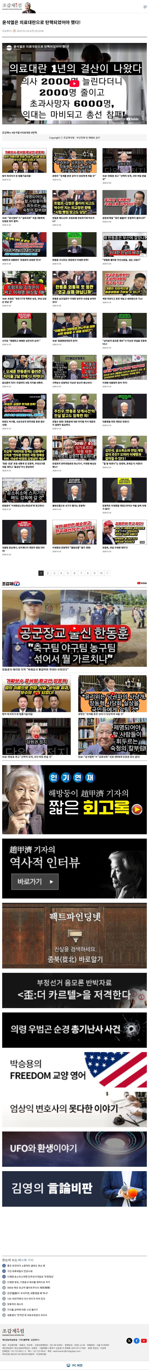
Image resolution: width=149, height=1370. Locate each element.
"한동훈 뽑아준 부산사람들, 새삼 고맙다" (121, 259)
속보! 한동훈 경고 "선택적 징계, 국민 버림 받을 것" (124, 177)
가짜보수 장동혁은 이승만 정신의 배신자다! (72, 382)
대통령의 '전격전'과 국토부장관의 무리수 (27, 1315)
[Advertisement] (74, 1231)
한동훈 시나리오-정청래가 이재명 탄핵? (70, 259)
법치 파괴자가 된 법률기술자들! (16, 175)
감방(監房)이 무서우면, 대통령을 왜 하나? (27, 1293)
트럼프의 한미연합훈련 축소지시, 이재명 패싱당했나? (74, 465)
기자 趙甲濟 (24, 1339)
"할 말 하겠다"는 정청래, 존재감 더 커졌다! (122, 463)
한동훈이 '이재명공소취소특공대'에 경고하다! (23, 505)
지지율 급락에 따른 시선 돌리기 (22, 1309)
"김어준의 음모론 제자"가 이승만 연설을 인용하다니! (124, 342)
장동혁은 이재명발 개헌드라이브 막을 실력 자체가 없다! (124, 507)
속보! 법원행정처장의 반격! (65, 340)
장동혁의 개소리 (15, 1304)
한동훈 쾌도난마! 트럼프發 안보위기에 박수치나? (73, 219)
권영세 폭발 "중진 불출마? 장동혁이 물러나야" (124, 217)
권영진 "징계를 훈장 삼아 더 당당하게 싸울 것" (74, 175)
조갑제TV (35, 1339)
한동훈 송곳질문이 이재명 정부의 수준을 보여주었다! (74, 300)
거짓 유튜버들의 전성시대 (19, 1271)
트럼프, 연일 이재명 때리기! (115, 547)
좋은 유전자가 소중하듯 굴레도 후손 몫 (26, 1265)
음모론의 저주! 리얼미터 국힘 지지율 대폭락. (22, 382)
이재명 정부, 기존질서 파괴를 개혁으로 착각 (28, 1282)
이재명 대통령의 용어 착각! (114, 382)
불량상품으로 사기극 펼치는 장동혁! (69, 505)
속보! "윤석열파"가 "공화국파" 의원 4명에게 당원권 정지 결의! (23, 219)
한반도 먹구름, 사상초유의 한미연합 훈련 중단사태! (23, 423)
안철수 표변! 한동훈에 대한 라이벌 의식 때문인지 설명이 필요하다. (73, 423)
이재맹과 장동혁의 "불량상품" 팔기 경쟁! (71, 547)
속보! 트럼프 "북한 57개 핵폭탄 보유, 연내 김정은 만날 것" (24, 300)
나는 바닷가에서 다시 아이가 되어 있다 (26, 1298)
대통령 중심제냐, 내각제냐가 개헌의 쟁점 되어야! (23, 549)
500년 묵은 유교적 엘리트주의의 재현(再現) (28, 1287)
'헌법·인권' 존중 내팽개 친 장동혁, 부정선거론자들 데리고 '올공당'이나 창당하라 (23, 465)
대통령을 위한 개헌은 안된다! (116, 421)
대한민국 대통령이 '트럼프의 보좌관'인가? (21, 259)
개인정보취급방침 (9, 1339)
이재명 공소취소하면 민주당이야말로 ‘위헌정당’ (30, 1276)
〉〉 (107, 573)
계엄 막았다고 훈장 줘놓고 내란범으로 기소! (122, 298)
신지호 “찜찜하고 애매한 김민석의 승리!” (21, 340)
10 (101, 573)
